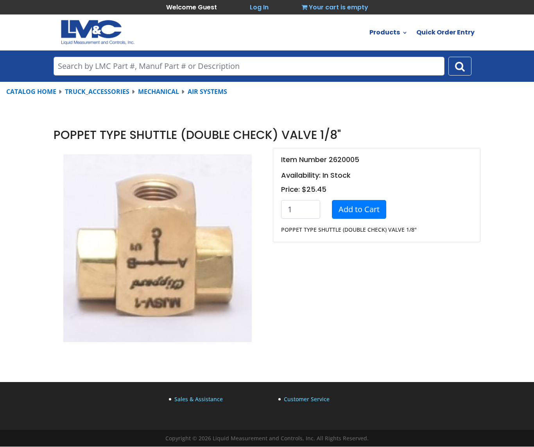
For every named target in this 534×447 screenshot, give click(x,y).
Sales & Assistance (198, 399)
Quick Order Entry (445, 33)
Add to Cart (359, 209)
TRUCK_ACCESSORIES (97, 91)
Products (384, 33)
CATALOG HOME (31, 91)
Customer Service (307, 399)
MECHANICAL (158, 91)
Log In (259, 7)
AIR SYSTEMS (207, 91)
